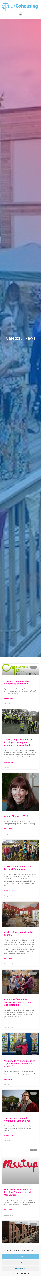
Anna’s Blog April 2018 (16, 816)
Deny (20, 1262)
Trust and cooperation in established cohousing (17, 682)
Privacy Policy (15, 1273)
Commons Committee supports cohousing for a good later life (17, 1002)
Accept (20, 1257)
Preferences (20, 1268)
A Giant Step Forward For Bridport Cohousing (17, 867)
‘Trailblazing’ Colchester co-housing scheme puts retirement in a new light (19, 742)
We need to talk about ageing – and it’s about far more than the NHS (19, 1064)
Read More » (8, 698)
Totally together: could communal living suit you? (18, 1119)
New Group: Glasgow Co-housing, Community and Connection (17, 1192)
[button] (20, 14)
